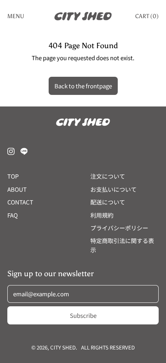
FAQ (12, 215)
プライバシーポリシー (119, 228)
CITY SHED (63, 347)
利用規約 (101, 215)
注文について (107, 176)
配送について (107, 202)
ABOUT (17, 189)
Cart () (147, 18)
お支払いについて (113, 189)
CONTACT (20, 202)
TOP (13, 176)
